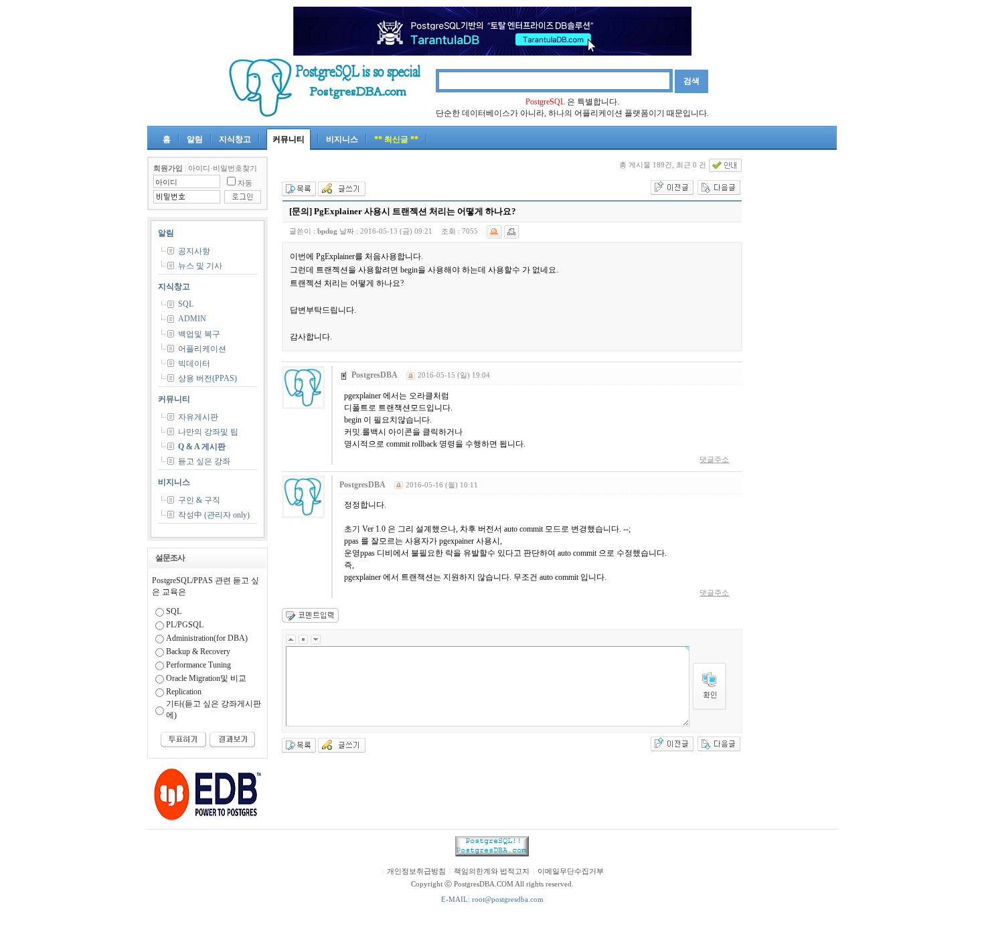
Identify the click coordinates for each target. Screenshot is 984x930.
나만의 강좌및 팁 (208, 432)
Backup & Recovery (198, 651)
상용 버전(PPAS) (207, 378)
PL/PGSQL (184, 624)
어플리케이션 (202, 349)
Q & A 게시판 (202, 446)
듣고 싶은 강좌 (204, 461)
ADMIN (192, 318)
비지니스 (342, 139)
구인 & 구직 (199, 500)
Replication (183, 691)
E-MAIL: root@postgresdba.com (492, 899)
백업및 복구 (199, 334)
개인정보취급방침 (416, 871)
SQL (185, 304)
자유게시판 (198, 417)
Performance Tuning (198, 665)
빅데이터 (194, 363)
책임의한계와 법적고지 (491, 871)
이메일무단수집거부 (571, 871)
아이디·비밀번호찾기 (222, 168)
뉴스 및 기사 (200, 265)
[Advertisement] (796, 357)
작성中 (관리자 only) (214, 515)
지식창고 (235, 139)
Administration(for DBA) (207, 638)
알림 (195, 139)
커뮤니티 (288, 139)
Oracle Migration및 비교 (206, 678)
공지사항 (194, 251)
